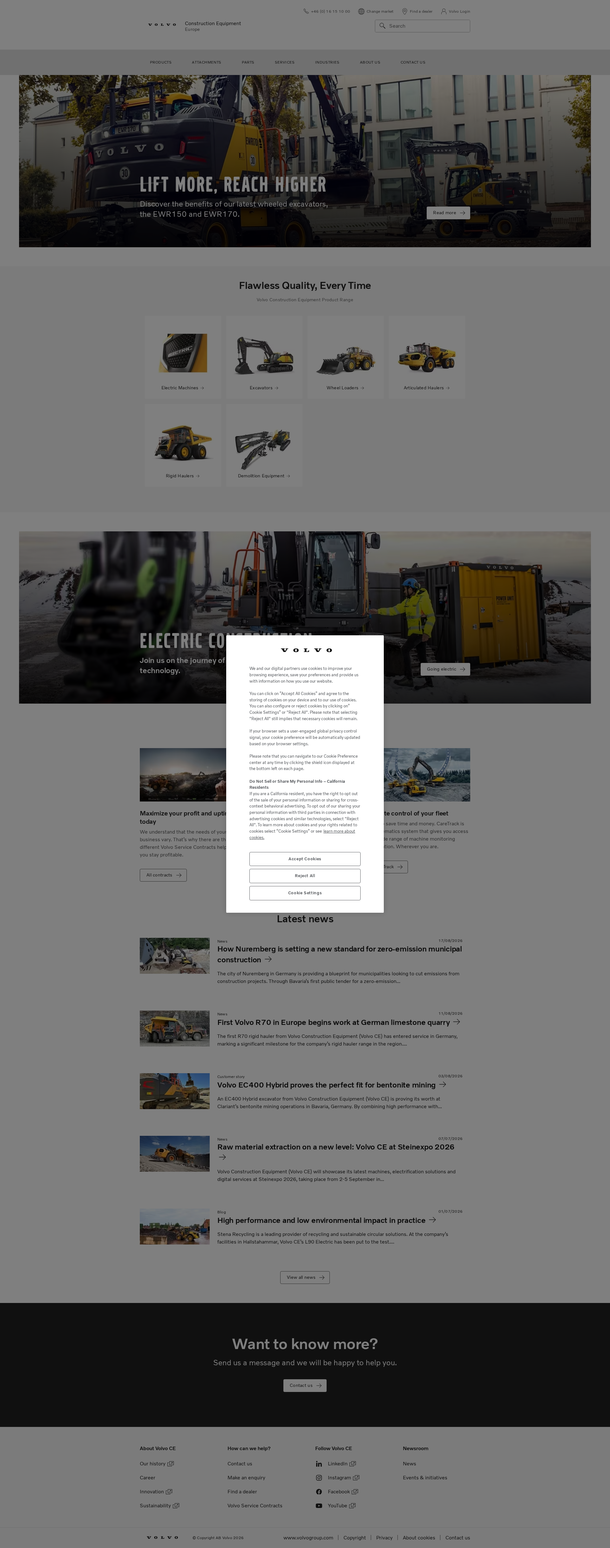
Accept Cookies (305, 858)
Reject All (305, 875)
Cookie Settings (305, 892)
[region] (305, 774)
